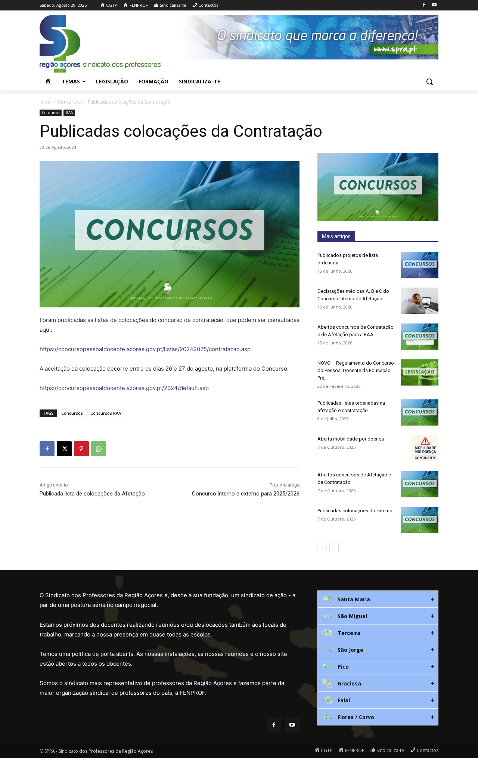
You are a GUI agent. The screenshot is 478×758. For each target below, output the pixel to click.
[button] (429, 81)
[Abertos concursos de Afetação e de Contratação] (419, 484)
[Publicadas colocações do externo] (419, 520)
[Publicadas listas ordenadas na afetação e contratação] (419, 412)
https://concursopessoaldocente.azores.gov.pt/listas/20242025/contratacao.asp (145, 349)
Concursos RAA (105, 413)
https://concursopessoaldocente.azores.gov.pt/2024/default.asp (124, 388)
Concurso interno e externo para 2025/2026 (245, 493)
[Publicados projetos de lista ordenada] (419, 265)
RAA (69, 112)
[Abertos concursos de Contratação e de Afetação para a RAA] (419, 336)
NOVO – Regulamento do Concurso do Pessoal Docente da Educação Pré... (355, 370)
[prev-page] (322, 547)
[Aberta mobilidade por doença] (425, 448)
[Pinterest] (81, 448)
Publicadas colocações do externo (354, 510)
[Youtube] (434, 5)
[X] (64, 448)
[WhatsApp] (98, 448)
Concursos (69, 102)
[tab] (377, 599)
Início (45, 102)
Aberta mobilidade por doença (350, 439)
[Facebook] (423, 5)
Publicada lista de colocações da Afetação (92, 493)
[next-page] (334, 547)
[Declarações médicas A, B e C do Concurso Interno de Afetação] (419, 301)
